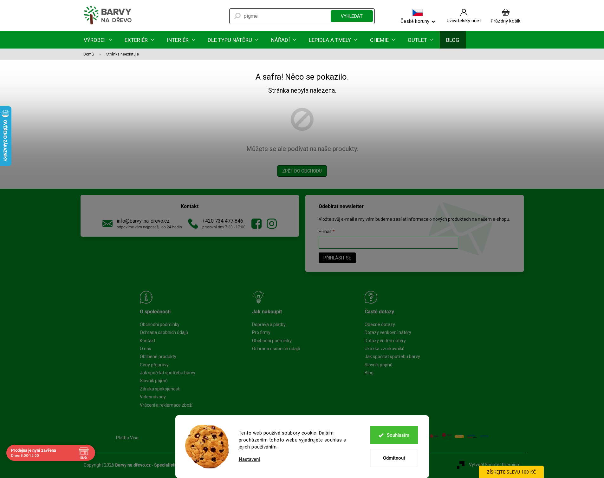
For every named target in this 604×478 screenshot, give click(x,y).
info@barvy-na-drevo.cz (143, 221)
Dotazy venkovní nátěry (388, 332)
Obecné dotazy (380, 324)
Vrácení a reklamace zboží (166, 405)
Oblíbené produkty (158, 356)
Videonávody (153, 396)
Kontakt (147, 340)
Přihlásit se (337, 257)
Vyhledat (352, 16)
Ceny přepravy (154, 364)
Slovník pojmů (154, 380)
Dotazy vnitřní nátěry (385, 340)
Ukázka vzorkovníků (385, 348)
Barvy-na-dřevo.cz (256, 224)
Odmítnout (394, 458)
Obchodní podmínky (159, 324)
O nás (145, 348)
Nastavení (249, 459)
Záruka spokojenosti (160, 388)
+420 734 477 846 (222, 221)
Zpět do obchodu (302, 171)
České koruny (414, 20)
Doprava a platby (269, 324)
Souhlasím (398, 435)
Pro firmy (261, 332)
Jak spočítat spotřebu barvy (167, 372)
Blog (369, 372)
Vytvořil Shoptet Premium (495, 464)
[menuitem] (97, 40)
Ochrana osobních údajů (164, 332)
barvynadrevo (272, 224)
